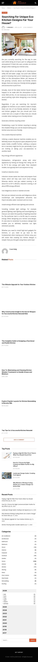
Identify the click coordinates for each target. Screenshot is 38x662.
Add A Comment (19, 439)
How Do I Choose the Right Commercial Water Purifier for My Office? (23, 464)
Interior (4, 564)
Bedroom (4, 544)
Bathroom (5, 541)
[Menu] (3, 3)
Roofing (4, 584)
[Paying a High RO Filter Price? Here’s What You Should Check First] (6, 455)
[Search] (35, 3)
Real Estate (5, 578)
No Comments (29, 27)
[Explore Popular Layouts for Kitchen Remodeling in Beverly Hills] (19, 389)
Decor (3, 547)
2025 (5, 607)
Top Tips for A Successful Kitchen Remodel (17, 430)
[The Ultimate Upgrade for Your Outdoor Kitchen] (19, 272)
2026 (5, 591)
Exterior (4, 550)
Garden (4, 558)
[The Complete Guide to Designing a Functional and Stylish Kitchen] (19, 329)
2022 (5, 617)
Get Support (19, 652)
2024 (5, 610)
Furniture (4, 555)
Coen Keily (10, 27)
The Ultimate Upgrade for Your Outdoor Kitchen (18, 284)
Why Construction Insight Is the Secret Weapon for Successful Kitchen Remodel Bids (19, 313)
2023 (5, 613)
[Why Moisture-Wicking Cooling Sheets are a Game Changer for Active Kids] (6, 485)
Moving (4, 569)
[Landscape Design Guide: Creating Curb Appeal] (6, 475)
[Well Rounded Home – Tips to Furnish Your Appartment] (19, 3)
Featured (4, 553)
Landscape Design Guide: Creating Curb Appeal (15, 510)
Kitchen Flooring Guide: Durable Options (13, 525)
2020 (5, 623)
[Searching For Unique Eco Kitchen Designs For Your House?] (19, 44)
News (3, 572)
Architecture (5, 539)
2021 (4, 620)
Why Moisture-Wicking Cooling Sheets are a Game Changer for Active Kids (23, 484)
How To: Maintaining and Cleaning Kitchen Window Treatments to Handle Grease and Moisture (17, 372)
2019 (5, 626)
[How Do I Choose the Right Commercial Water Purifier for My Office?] (6, 465)
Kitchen (4, 12)
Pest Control (5, 575)
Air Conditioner (6, 536)
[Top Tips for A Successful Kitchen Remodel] (19, 418)
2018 (5, 630)
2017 (4, 633)
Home (3, 561)
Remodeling (5, 581)
